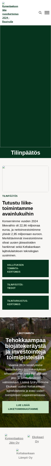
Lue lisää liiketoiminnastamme (23, 407)
